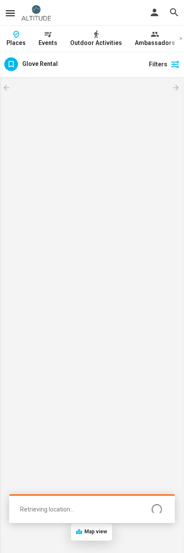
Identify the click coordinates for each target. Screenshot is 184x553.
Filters (158, 64)
